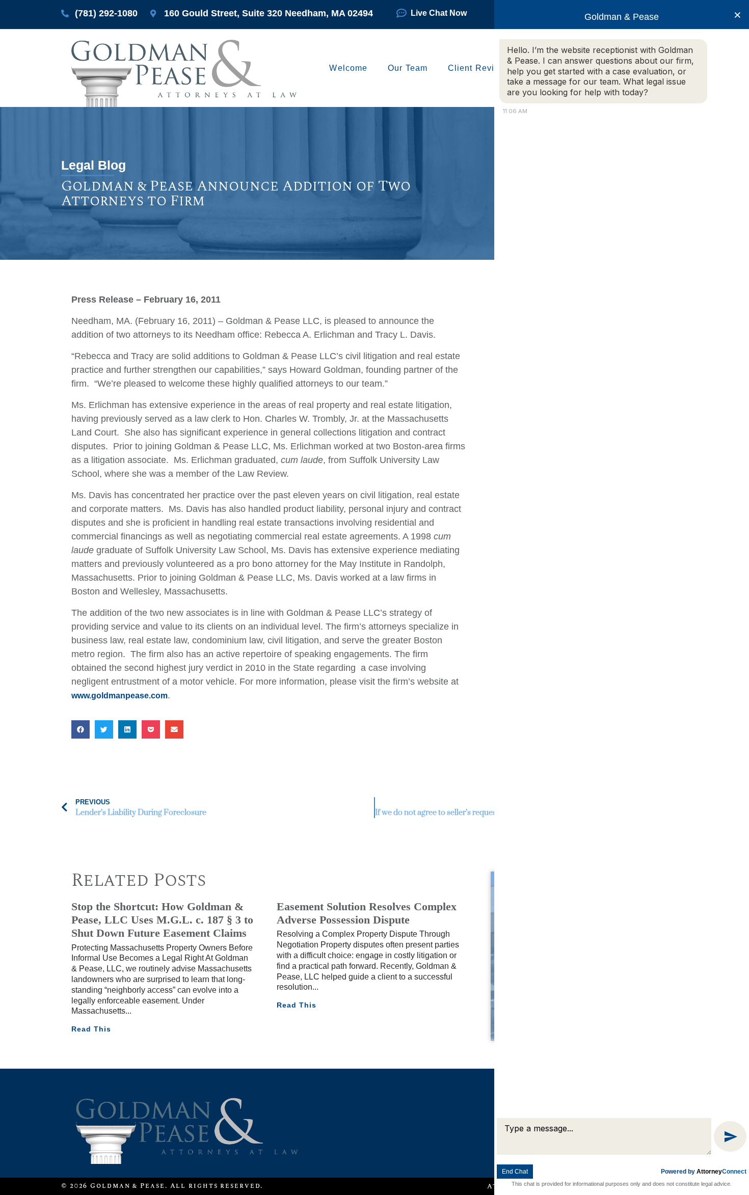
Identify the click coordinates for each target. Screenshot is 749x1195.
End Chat (515, 1171)
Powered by (703, 1171)
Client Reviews (479, 68)
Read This (91, 1029)
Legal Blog (93, 165)
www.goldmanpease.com (119, 695)
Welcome (348, 68)
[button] (80, 729)
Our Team (407, 68)
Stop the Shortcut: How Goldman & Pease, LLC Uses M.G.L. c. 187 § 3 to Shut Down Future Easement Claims (162, 920)
